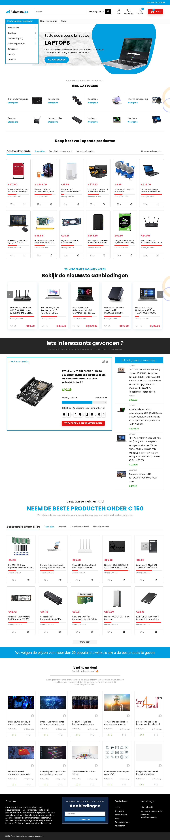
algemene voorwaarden (152, 811)
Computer (12, 729)
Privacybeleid (147, 807)
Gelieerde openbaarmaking (149, 815)
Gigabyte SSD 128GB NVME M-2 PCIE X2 (69, 241)
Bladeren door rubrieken (20, 21)
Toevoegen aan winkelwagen (108, 423)
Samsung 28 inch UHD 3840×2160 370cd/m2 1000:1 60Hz (143, 478)
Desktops (12, 33)
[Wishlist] (128, 10)
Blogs (63, 21)
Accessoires (13, 27)
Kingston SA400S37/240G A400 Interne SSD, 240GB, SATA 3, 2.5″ (116, 567)
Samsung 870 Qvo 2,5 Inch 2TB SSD (150, 309)
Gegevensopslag (15, 38)
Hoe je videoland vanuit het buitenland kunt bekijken (147, 774)
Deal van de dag (48, 21)
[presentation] (10, 294)
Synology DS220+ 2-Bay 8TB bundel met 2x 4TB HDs (98, 242)
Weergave (13, 102)
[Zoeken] (108, 11)
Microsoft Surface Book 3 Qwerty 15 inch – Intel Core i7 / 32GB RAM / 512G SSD (52, 567)
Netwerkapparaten (16, 43)
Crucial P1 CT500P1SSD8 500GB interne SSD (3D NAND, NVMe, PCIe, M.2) (19, 619)
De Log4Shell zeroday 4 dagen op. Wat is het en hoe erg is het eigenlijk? (19, 724)
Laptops (11, 54)
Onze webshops (122, 822)
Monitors (12, 59)
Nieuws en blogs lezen (156, 2)
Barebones (13, 49)
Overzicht (119, 811)
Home (117, 807)
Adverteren (120, 825)
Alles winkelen (121, 814)
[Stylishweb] (32, 716)
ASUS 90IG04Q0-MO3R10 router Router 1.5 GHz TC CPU (151, 242)
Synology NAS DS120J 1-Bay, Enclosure (116, 618)
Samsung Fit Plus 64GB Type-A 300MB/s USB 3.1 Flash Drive (147, 567)
